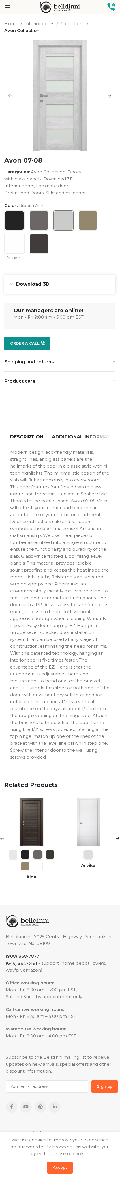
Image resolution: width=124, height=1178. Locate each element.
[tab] (26, 437)
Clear (16, 257)
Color (10, 205)
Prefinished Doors (24, 192)
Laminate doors (53, 185)
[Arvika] (88, 822)
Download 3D (58, 179)
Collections (72, 23)
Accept (60, 1167)
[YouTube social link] (26, 1107)
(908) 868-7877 (22, 956)
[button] (10, 95)
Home (11, 23)
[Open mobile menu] (7, 7)
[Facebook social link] (11, 1107)
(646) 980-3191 (21, 963)
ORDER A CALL (25, 343)
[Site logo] (60, 7)
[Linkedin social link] (55, 1107)
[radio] (14, 220)
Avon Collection (22, 30)
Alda (31, 877)
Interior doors (39, 23)
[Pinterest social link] (40, 1107)
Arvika (88, 865)
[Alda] (31, 822)
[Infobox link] (111, 7)
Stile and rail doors (65, 192)
